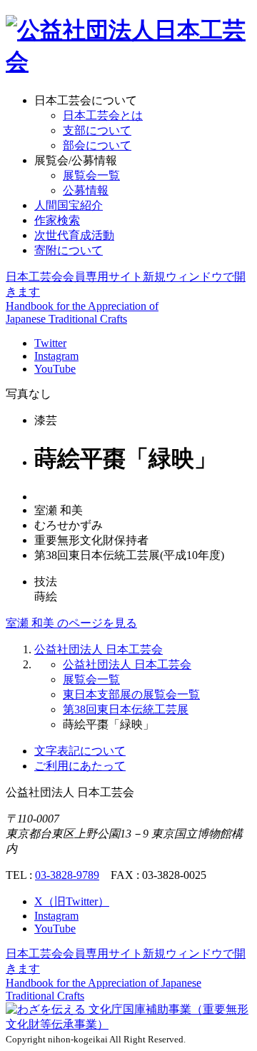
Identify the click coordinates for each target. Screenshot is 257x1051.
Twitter (50, 343)
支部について (97, 130)
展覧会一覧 (91, 175)
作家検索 (57, 220)
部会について (97, 145)
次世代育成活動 (74, 235)
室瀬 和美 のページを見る (71, 623)
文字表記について (80, 751)
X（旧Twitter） (71, 901)
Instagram (56, 356)
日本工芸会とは (103, 115)
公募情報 (86, 190)
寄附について (68, 250)
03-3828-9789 (67, 875)
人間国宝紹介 (68, 205)
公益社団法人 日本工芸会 (98, 649)
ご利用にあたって (80, 766)
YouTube (55, 369)
